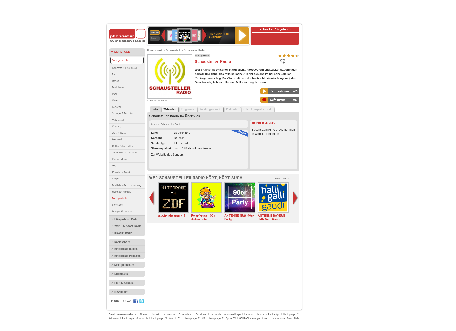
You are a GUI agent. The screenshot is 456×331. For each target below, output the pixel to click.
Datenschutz (185, 314)
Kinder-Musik (119, 159)
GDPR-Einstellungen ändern (254, 318)
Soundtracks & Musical (124, 152)
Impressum (169, 314)
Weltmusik (117, 139)
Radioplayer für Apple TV (222, 318)
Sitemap (144, 314)
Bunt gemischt (120, 60)
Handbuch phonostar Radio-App (262, 314)
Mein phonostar (124, 265)
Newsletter (121, 292)
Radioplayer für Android (135, 318)
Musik (160, 50)
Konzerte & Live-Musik (124, 67)
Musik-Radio (122, 51)
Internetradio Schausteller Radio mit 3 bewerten (288, 55)
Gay (114, 165)
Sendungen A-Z (210, 109)
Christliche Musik (121, 172)
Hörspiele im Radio (126, 219)
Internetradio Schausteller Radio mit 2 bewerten (284, 55)
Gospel (115, 178)
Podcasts (232, 109)
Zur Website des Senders (167, 154)
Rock (114, 94)
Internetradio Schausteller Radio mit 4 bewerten (293, 55)
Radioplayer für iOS (195, 318)
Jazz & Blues (119, 133)
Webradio (169, 109)
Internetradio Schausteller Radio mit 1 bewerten (280, 55)
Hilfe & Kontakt (124, 283)
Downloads (121, 274)
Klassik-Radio (123, 233)
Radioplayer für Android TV (166, 318)
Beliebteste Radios (126, 249)
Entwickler (201, 314)
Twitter (141, 301)
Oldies (115, 100)
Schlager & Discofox (123, 113)
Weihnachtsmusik (121, 191)
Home (150, 50)
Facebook (135, 301)
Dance (115, 81)
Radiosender (122, 242)
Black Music (118, 87)
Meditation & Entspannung (126, 185)
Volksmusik (118, 120)
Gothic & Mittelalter (122, 146)
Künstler (116, 107)
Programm (187, 109)
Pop (114, 74)
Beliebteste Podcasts (127, 255)
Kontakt (156, 314)
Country (116, 126)
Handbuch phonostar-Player (225, 314)
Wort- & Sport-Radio (127, 226)
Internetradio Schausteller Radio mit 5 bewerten (297, 55)
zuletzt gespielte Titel (257, 109)
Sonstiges (117, 204)
